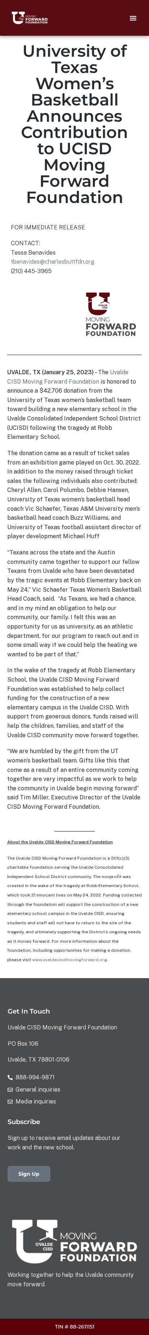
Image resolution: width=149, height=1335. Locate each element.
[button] (133, 18)
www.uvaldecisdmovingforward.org (69, 959)
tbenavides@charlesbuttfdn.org (52, 261)
